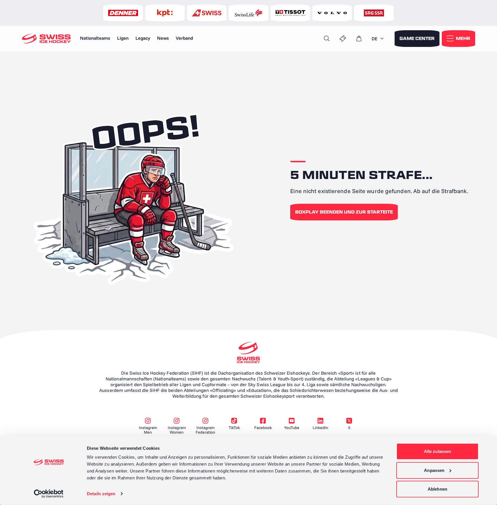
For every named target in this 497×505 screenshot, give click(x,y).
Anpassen (434, 470)
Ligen (123, 38)
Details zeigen (101, 493)
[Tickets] (343, 38)
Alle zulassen (437, 451)
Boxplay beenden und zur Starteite (344, 212)
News (163, 38)
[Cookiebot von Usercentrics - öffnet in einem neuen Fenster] (49, 493)
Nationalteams (95, 38)
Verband (184, 38)
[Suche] (327, 38)
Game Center (417, 38)
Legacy (142, 38)
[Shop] (359, 38)
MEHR (463, 38)
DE (374, 38)
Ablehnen (437, 489)
